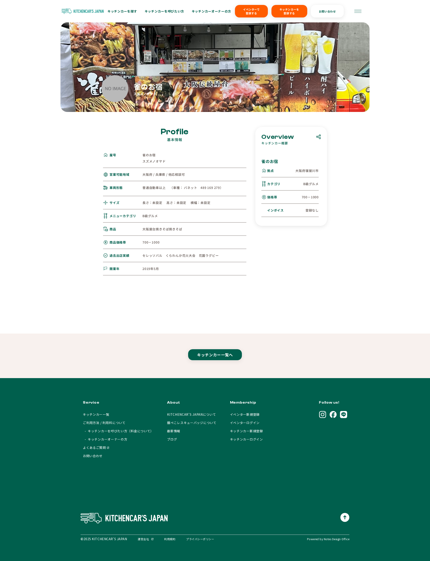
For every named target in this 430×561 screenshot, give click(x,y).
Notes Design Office (336, 539)
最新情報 (173, 431)
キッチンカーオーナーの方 (211, 11)
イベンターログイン (245, 422)
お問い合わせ (327, 11)
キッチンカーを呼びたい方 (164, 11)
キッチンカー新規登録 (246, 431)
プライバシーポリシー (200, 539)
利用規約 (169, 539)
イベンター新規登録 (245, 414)
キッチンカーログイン (246, 439)
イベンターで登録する (251, 11)
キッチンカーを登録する (289, 11)
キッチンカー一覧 (96, 414)
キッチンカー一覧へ (215, 355)
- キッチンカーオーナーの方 (105, 439)
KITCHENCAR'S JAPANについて (191, 414)
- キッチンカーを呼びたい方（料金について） (118, 431)
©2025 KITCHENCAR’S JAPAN (104, 539)
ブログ (172, 439)
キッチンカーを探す (122, 11)
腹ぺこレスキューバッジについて (192, 422)
